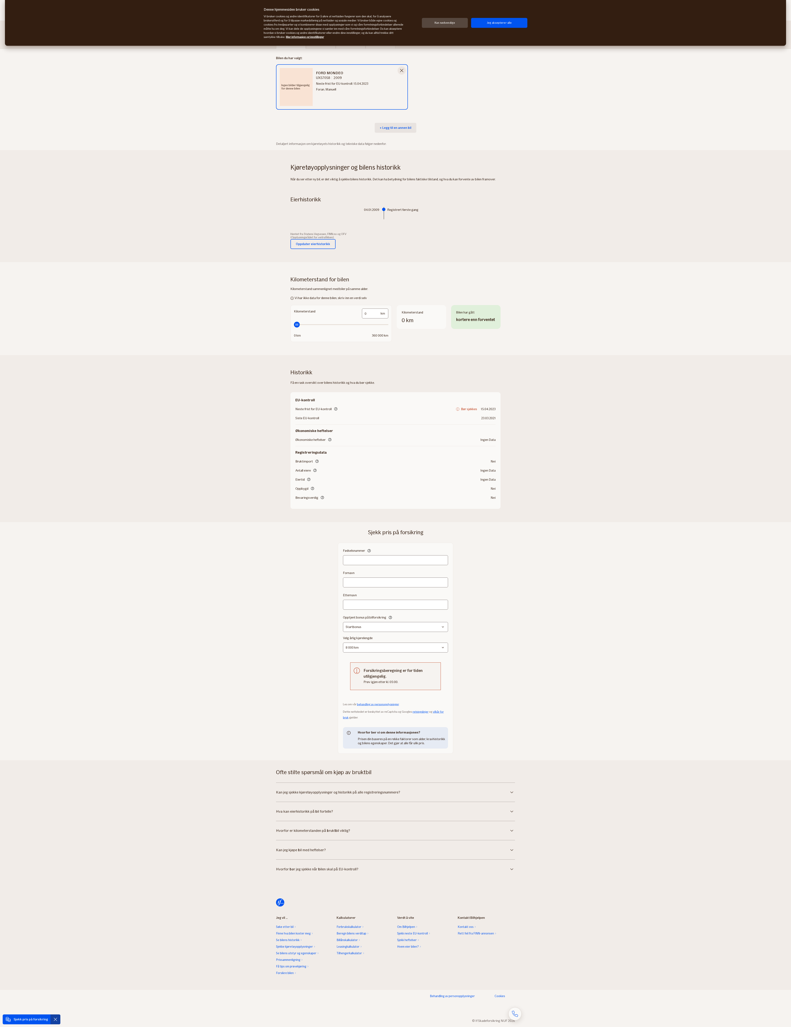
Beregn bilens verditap (351, 933)
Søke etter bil (285, 927)
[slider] (341, 324)
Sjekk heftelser (407, 940)
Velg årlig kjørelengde (358, 638)
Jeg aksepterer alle (499, 23)
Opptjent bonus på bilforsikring (364, 617)
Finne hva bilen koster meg (293, 933)
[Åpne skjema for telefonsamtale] (515, 1013)
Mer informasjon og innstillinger (305, 37)
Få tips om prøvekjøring (291, 966)
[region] (395, 23)
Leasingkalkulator (348, 946)
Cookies (500, 996)
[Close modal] (402, 70)
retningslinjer (420, 712)
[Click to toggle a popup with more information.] (335, 409)
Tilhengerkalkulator (349, 953)
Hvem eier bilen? (408, 946)
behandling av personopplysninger (378, 704)
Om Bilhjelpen (406, 927)
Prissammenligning (288, 960)
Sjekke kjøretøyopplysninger (294, 946)
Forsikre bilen (285, 973)
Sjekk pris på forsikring (31, 1019)
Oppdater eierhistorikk (313, 244)
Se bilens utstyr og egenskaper (296, 953)
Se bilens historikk (288, 940)
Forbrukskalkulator (349, 927)
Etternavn (350, 595)
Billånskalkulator (347, 940)
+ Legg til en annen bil (395, 128)
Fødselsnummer (354, 551)
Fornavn (349, 573)
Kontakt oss (466, 927)
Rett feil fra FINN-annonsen (476, 933)
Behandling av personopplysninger (452, 996)
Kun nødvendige (445, 23)
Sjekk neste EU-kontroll (412, 933)
